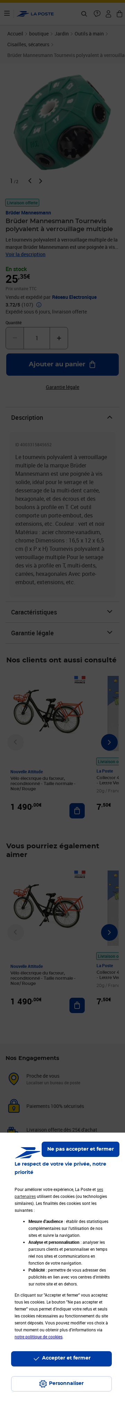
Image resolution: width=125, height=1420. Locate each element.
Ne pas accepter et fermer (80, 1149)
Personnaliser (66, 1383)
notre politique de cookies (38, 1336)
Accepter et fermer (66, 1358)
